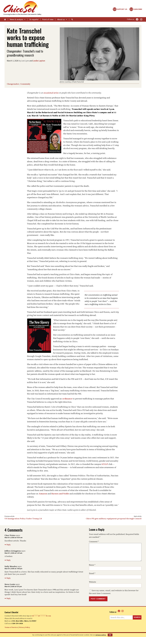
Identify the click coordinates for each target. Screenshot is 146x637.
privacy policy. (101, 634)
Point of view (47, 19)
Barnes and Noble (60, 493)
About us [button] (61, 19)
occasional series (51, 92)
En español (34, 19)
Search (137, 617)
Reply (8, 544)
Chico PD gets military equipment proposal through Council (113, 518)
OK (110, 635)
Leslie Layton (39, 61)
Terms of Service (11, 627)
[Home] (5, 19)
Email (92, 573)
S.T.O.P (105, 464)
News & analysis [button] (16, 19)
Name (92, 565)
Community (25, 84)
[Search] (72, 19)
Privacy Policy (24, 627)
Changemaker (13, 84)
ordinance (67, 398)
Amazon (43, 493)
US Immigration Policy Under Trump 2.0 (23, 518)
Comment (94, 541)
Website (92, 582)
